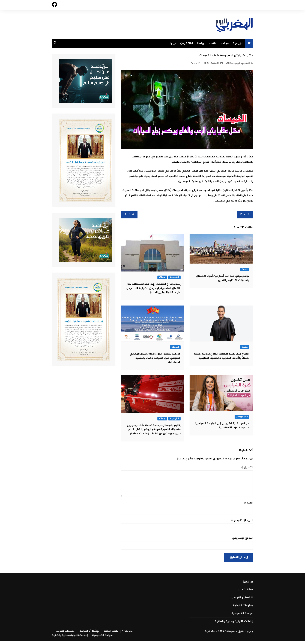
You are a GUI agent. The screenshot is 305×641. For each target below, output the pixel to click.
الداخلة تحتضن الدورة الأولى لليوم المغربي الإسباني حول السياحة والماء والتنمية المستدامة (155, 358)
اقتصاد (212, 43)
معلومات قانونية (243, 606)
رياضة (200, 43)
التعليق (247, 467)
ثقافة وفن (186, 43)
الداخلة (175, 347)
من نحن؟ (248, 582)
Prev (242, 214)
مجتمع (225, 43)
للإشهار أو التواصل (242, 598)
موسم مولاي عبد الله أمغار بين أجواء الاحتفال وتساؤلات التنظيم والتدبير (222, 278)
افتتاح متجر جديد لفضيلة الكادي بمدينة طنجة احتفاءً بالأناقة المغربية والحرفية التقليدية (221, 356)
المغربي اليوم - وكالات (238, 63)
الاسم (248, 502)
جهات (194, 63)
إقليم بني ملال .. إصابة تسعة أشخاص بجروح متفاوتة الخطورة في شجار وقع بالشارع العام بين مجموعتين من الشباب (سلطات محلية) (154, 429)
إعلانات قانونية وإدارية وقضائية (234, 621)
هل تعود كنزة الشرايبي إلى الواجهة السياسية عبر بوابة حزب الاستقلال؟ (222, 425)
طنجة (245, 347)
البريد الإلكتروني (242, 520)
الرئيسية (238, 43)
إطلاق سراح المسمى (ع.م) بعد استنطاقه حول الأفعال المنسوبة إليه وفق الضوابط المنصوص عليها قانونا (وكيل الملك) (153, 288)
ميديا (173, 43)
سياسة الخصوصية (242, 614)
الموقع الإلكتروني (242, 538)
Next (131, 214)
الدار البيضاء (242, 417)
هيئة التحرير (245, 590)
